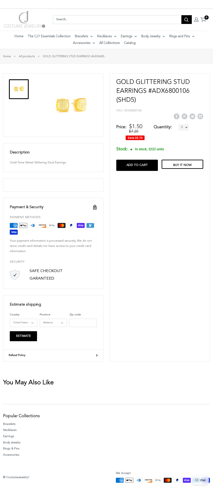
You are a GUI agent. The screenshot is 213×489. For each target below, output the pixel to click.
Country (14, 314)
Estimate (23, 336)
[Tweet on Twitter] (192, 116)
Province (45, 314)
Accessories (81, 43)
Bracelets (81, 36)
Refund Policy (17, 355)
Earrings (126, 36)
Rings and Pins (179, 36)
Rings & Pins (11, 448)
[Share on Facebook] (177, 116)
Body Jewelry (150, 36)
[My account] (196, 19)
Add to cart (137, 165)
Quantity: (163, 127)
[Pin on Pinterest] (184, 116)
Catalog (130, 43)
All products (27, 56)
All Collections (109, 43)
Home (19, 36)
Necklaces (104, 36)
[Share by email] (200, 116)
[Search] (186, 19)
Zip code (75, 314)
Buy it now (182, 165)
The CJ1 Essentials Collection (49, 36)
